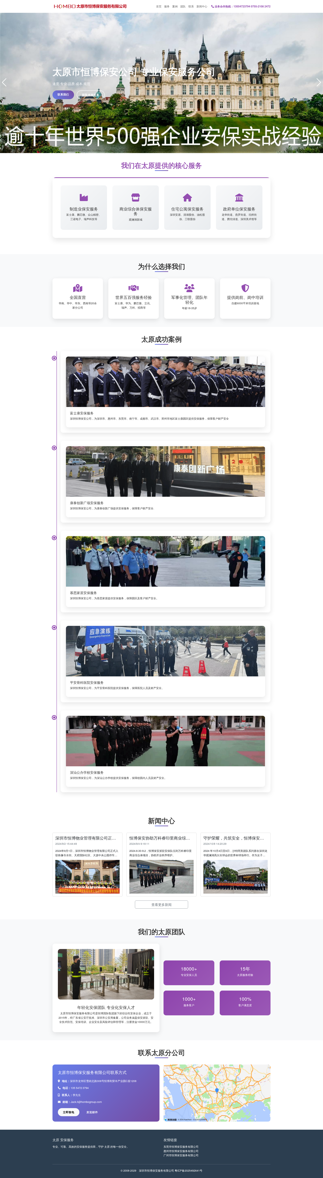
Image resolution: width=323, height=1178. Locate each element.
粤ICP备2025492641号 (188, 1170)
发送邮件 (92, 1112)
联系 (191, 6)
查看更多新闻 (161, 904)
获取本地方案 (90, 95)
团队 (183, 6)
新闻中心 (201, 6)
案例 (175, 6)
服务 (167, 6)
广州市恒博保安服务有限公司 (181, 1155)
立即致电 (68, 1112)
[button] (4, 82)
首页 (159, 6)
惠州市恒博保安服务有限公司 (181, 1151)
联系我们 (63, 94)
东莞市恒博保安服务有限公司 (181, 1147)
